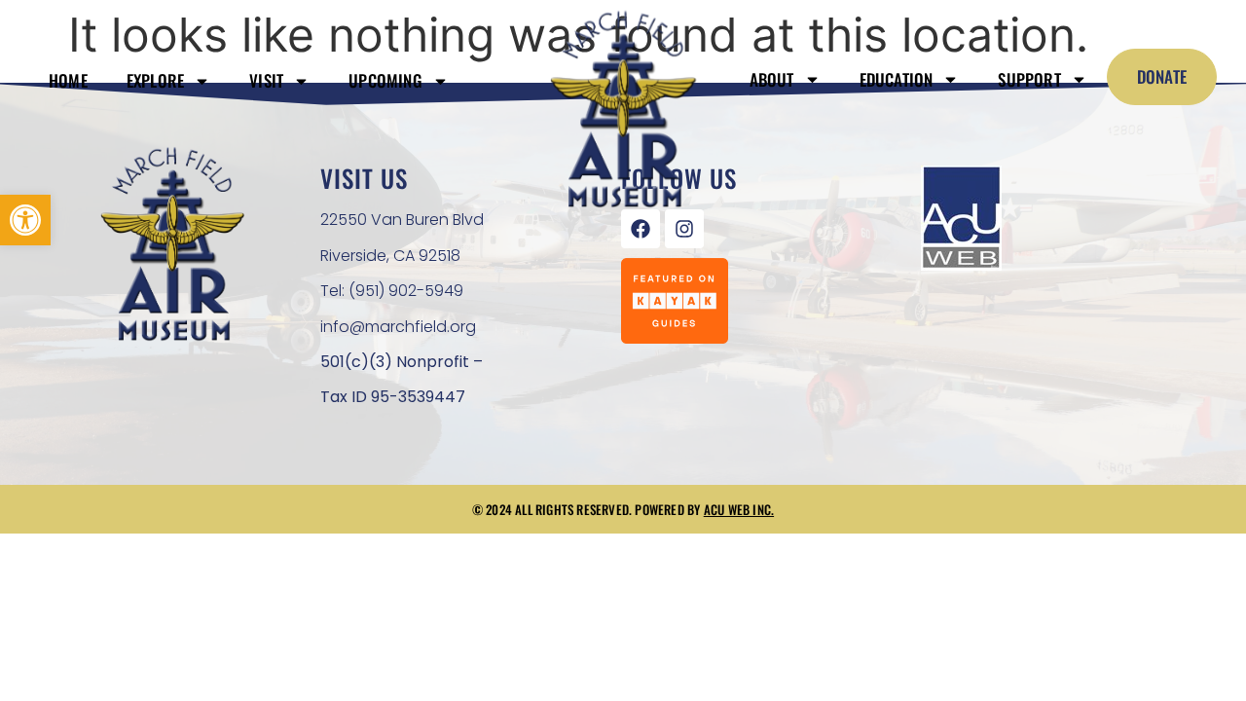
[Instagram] (684, 228)
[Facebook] (640, 228)
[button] (25, 220)
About (772, 79)
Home (68, 80)
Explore (155, 80)
